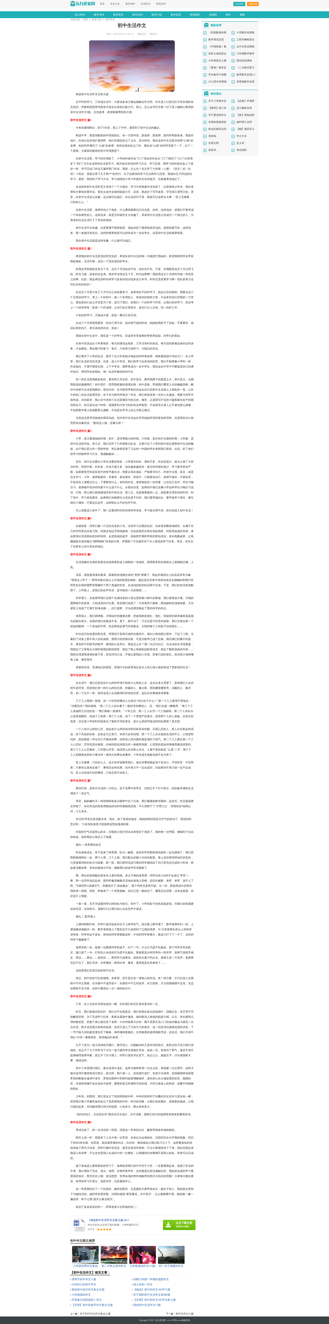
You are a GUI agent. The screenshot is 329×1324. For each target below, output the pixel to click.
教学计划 (156, 14)
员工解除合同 (244, 108)
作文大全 (115, 4)
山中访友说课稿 (245, 46)
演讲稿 (212, 136)
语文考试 (80, 14)
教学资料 (130, 4)
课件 (228, 14)
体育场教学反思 (245, 81)
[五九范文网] (82, 3)
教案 (242, 14)
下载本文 (152, 34)
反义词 (240, 143)
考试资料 (241, 150)
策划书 (212, 150)
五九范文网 (160, 1320)
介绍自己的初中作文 (84, 1284)
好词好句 (145, 4)
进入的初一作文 (143, 1284)
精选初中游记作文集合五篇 (88, 1289)
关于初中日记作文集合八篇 (95, 1313)
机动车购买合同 (217, 129)
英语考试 (118, 14)
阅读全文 (141, 34)
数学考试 (99, 14)
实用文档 (161, 4)
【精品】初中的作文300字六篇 (151, 1289)
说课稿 (213, 14)
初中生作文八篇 (185, 1313)
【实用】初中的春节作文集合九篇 (92, 1304)
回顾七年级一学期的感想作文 (151, 1279)
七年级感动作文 (81, 1294)
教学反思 (176, 14)
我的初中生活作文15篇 (147, 1304)
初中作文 (110, 19)
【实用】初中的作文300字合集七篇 (154, 1299)
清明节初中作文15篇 (84, 1279)
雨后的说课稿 (244, 60)
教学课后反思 (216, 39)
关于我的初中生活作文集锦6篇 (151, 1294)
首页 (102, 4)
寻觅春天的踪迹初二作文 (87, 1299)
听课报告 (195, 14)
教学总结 (137, 14)
